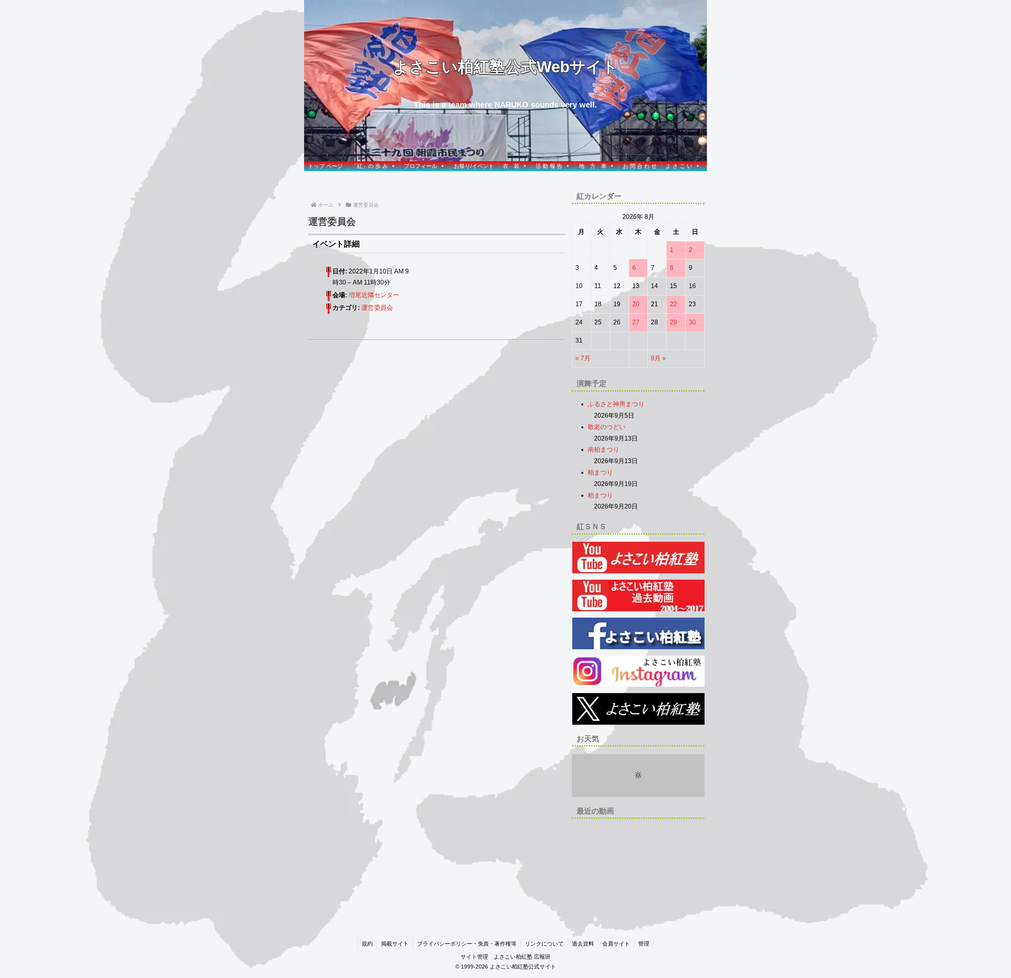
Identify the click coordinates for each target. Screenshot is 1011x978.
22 (673, 304)
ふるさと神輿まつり (616, 404)
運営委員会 (377, 307)
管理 (643, 943)
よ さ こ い (678, 166)
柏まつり (600, 472)
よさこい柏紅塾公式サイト (523, 966)
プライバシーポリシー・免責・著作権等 (467, 943)
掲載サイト (395, 943)
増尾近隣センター (374, 295)
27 (635, 322)
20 (635, 304)
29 (673, 322)
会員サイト (616, 943)
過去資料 (583, 943)
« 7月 (582, 358)
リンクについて (544, 943)
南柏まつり (603, 449)
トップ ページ (325, 166)
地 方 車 (593, 166)
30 (692, 322)
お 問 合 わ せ (640, 166)
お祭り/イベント (474, 166)
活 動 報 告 (549, 166)
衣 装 (511, 166)
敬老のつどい (607, 427)
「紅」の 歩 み (369, 166)
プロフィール (420, 166)
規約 (367, 943)
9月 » (658, 358)
